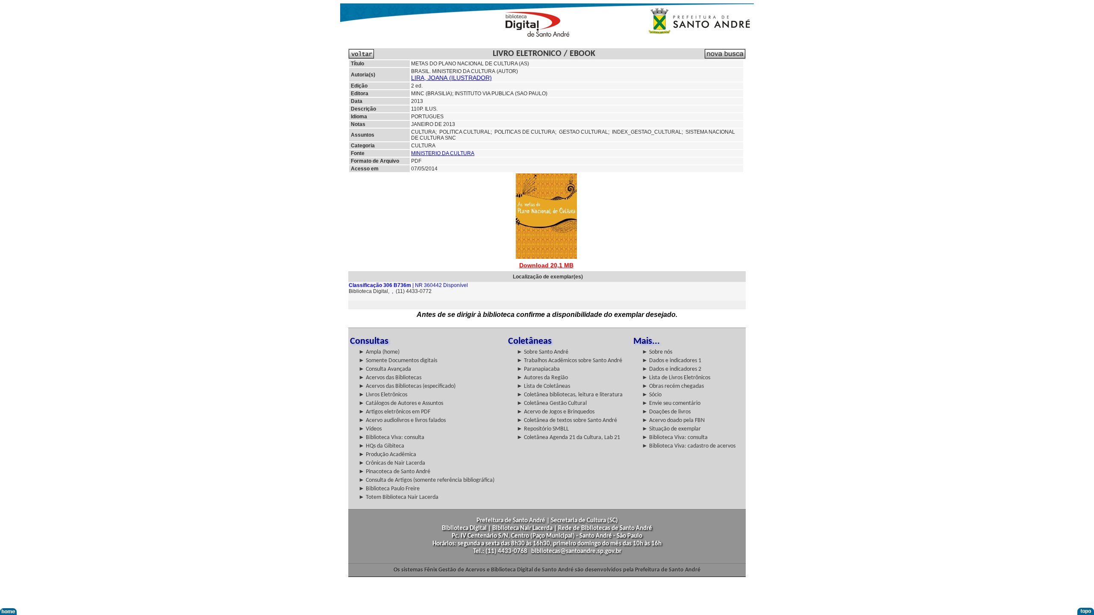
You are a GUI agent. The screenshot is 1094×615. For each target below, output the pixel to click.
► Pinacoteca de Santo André (394, 472)
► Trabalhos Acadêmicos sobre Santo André (569, 360)
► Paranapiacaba (538, 369)
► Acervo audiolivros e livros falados (402, 420)
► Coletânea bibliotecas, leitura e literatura (570, 395)
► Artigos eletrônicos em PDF (394, 412)
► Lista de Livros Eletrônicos (676, 378)
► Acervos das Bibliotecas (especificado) (407, 386)
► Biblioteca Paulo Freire (389, 489)
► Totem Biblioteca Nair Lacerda (398, 497)
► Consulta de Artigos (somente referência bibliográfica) (426, 480)
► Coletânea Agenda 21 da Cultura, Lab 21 (568, 437)
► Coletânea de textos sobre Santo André (567, 420)
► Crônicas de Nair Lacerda (392, 463)
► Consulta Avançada (385, 369)
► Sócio (652, 395)
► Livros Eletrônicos (383, 395)
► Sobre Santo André (542, 352)
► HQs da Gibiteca (381, 446)
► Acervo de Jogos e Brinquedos (555, 412)
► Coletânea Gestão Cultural (552, 403)
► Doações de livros (666, 412)
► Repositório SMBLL (543, 429)
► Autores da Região (542, 378)
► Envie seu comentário (671, 403)
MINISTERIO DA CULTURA (442, 153)
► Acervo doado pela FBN (673, 420)
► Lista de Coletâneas (543, 386)
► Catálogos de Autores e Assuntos (401, 403)
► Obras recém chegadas (673, 386)
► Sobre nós (657, 352)
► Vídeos (370, 429)
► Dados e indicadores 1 (671, 360)
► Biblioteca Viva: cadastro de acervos (688, 446)
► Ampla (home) (379, 352)
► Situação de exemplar (671, 429)
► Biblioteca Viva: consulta (391, 437)
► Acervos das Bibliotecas (390, 378)
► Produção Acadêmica (387, 454)
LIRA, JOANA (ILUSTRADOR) (451, 77)
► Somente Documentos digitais (398, 360)
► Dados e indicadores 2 (671, 369)
